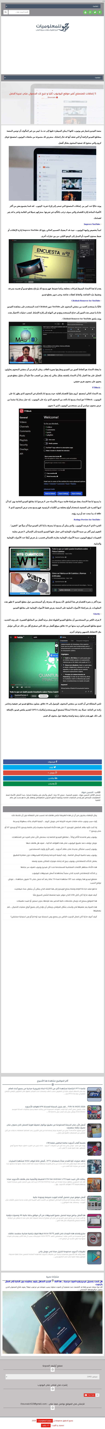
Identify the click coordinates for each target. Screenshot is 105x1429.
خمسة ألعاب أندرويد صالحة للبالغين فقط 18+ (65, 1143)
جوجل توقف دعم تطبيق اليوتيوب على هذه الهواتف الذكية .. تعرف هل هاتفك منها (61, 843)
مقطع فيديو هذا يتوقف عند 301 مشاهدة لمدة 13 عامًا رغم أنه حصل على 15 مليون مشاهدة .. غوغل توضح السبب (54, 881)
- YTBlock (96, 387)
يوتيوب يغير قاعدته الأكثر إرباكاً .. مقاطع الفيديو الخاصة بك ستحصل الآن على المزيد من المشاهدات (54, 837)
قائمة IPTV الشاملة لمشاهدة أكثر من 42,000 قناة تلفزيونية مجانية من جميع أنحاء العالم (46, 1088)
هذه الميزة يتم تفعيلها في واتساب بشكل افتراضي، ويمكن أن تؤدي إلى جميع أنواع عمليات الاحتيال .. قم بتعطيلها (54, 909)
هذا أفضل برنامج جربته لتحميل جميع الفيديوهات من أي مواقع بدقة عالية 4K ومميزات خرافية (45, 1215)
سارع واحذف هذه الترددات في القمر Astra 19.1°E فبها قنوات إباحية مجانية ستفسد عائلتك (46, 1233)
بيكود (44, 1425)
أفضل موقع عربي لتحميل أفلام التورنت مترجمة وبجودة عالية (59, 1197)
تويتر (51, 767)
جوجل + (51, 772)
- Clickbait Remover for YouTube (86, 301)
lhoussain (52, 97)
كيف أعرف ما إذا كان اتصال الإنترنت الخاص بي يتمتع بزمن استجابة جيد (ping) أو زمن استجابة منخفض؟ (54, 916)
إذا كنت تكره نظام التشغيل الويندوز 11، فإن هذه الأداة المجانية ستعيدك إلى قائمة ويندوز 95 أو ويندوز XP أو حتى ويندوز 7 (53, 829)
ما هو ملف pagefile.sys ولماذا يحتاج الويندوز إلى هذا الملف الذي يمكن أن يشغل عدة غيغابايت (55, 889)
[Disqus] (52, 959)
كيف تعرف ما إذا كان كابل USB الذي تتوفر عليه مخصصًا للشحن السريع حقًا (65, 895)
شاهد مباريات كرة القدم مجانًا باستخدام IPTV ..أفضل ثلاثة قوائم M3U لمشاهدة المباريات (47, 1161)
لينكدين (51, 778)
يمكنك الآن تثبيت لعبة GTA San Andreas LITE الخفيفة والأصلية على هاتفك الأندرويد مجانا (46, 1179)
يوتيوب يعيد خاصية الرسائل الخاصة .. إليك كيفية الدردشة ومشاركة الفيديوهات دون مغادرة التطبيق (55, 855)
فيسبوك (52, 762)
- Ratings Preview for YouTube (87, 519)
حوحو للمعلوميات (44, 1421)
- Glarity (97, 614)
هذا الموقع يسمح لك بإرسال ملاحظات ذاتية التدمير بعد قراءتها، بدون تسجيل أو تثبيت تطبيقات (57, 901)
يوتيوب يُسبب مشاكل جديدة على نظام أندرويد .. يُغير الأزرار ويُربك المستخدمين (63, 849)
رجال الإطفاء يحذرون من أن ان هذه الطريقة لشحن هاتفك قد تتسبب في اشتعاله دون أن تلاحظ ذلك (54, 815)
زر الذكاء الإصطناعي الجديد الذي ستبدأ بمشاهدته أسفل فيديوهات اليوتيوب (64, 873)
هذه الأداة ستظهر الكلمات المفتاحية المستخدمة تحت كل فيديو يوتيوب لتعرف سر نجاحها (59, 867)
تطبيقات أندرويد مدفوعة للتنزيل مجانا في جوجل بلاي (62, 1251)
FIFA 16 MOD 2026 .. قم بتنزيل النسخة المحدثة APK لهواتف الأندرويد (55, 1106)
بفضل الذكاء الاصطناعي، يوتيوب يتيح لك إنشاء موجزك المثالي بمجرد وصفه (64, 861)
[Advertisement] (52, 51)
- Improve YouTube (92, 224)
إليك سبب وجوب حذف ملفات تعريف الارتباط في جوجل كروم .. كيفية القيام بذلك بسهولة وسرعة (55, 821)
